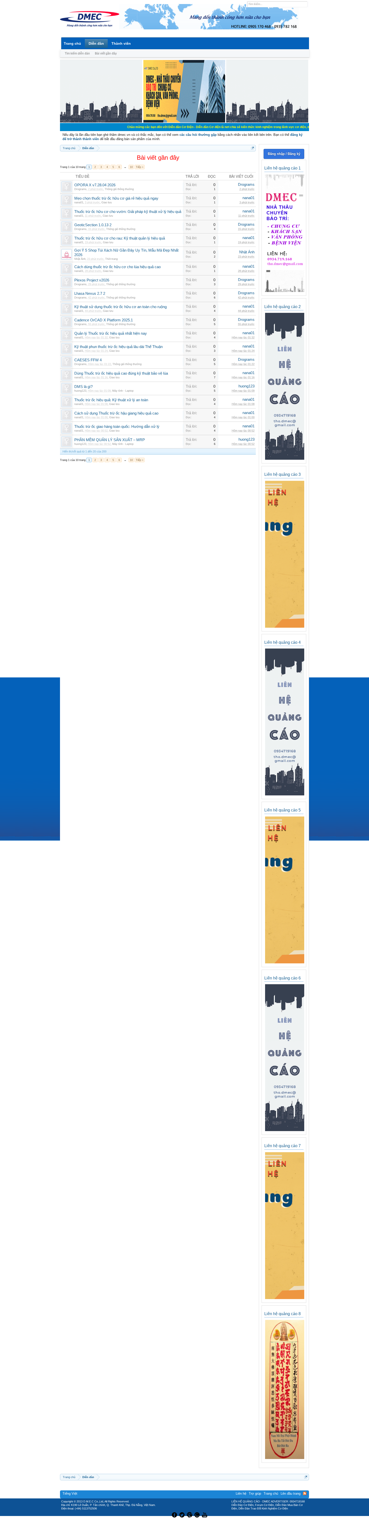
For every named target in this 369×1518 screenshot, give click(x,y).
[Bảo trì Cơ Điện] (198, 1514)
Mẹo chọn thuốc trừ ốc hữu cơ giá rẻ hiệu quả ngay (116, 198)
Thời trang (111, 258)
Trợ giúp (255, 1493)
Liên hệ (241, 1493)
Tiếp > (139, 166)
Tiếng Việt (70, 1493)
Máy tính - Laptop (123, 390)
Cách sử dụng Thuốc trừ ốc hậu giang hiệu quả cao (116, 413)
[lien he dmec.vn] (101, 121)
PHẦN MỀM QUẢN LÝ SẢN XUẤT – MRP (109, 440)
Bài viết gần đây (106, 53)
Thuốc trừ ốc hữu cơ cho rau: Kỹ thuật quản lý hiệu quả (119, 238)
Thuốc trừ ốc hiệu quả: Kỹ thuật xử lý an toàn (111, 400)
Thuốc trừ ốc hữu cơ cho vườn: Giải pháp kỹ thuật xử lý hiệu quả (127, 212)
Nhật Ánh (80, 258)
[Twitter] (182, 1514)
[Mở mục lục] (252, 148)
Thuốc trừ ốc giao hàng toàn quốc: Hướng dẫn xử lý (116, 427)
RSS (304, 1493)
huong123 (80, 390)
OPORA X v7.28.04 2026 (94, 185)
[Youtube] (205, 1514)
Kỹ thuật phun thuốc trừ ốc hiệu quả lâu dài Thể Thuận (118, 347)
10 (131, 166)
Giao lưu (106, 202)
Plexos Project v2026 (91, 280)
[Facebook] (174, 1514)
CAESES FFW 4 (88, 360)
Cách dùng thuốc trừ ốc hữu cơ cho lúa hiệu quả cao (117, 267)
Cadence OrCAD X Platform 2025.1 (103, 320)
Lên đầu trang (290, 1493)
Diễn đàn (96, 43)
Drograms (80, 189)
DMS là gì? (83, 387)
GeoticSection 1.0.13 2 (92, 225)
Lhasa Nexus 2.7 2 (89, 293)
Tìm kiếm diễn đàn (77, 53)
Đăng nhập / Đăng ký (284, 154)
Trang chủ (72, 43)
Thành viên (121, 43)
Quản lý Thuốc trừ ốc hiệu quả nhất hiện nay (110, 333)
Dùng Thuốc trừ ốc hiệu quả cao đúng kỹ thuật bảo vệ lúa (121, 373)
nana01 (78, 202)
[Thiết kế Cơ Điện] (190, 1514)
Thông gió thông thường (119, 189)
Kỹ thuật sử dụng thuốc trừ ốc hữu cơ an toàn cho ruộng (120, 307)
